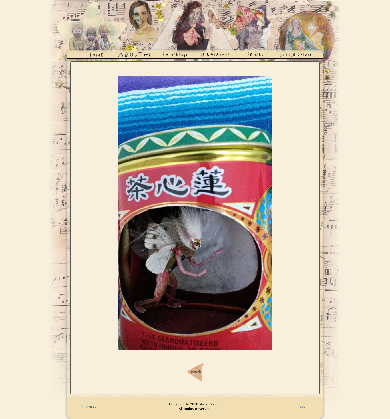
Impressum (91, 406)
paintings (163, 53)
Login (304, 406)
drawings (203, 53)
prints (241, 53)
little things (285, 53)
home (80, 53)
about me (123, 53)
